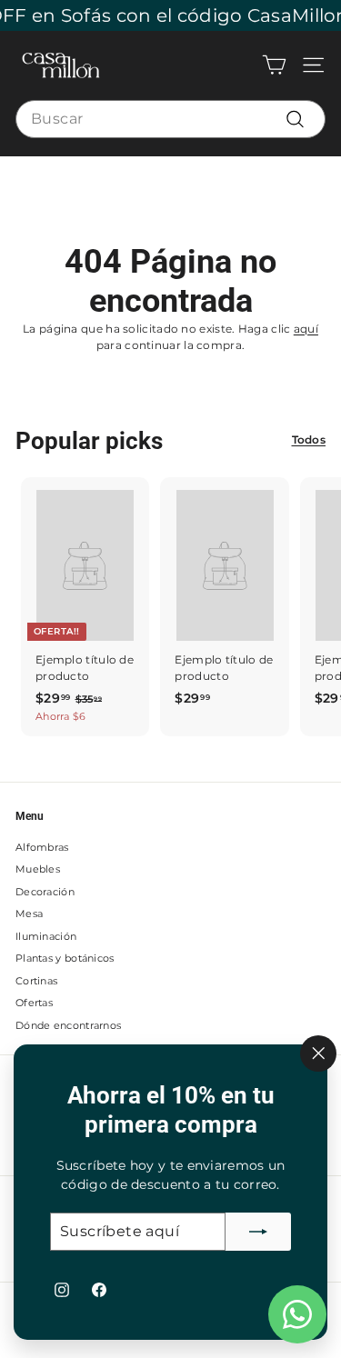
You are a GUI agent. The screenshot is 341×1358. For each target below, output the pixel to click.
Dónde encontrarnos (68, 1025)
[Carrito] (274, 65)
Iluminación (45, 936)
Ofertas (34, 1002)
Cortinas (36, 980)
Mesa (29, 913)
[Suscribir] (258, 1232)
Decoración (45, 891)
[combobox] (170, 119)
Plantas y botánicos (65, 958)
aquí (306, 328)
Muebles (37, 869)
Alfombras (42, 847)
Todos (309, 439)
